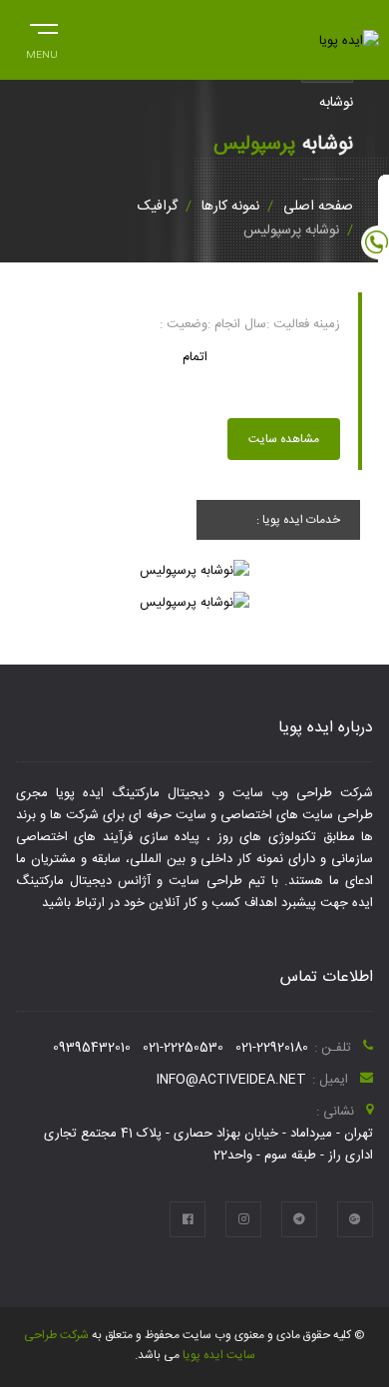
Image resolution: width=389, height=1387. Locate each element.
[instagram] (243, 1219)
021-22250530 (183, 1048)
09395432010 (92, 1048)
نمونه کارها (230, 207)
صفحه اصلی (318, 207)
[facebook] (187, 1219)
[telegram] (299, 1219)
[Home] (349, 41)
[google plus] (355, 1219)
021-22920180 (271, 1048)
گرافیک (158, 207)
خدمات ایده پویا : (298, 520)
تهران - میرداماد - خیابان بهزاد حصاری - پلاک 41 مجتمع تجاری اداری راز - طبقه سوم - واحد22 (208, 1144)
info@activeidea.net (231, 1080)
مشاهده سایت (283, 439)
